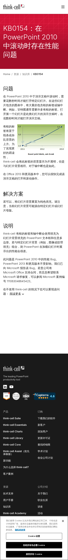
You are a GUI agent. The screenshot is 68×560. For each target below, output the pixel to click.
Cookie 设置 (34, 536)
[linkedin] (5, 387)
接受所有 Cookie (34, 554)
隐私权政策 (20, 530)
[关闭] (62, 521)
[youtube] (11, 387)
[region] (34, 538)
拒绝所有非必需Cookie (34, 545)
